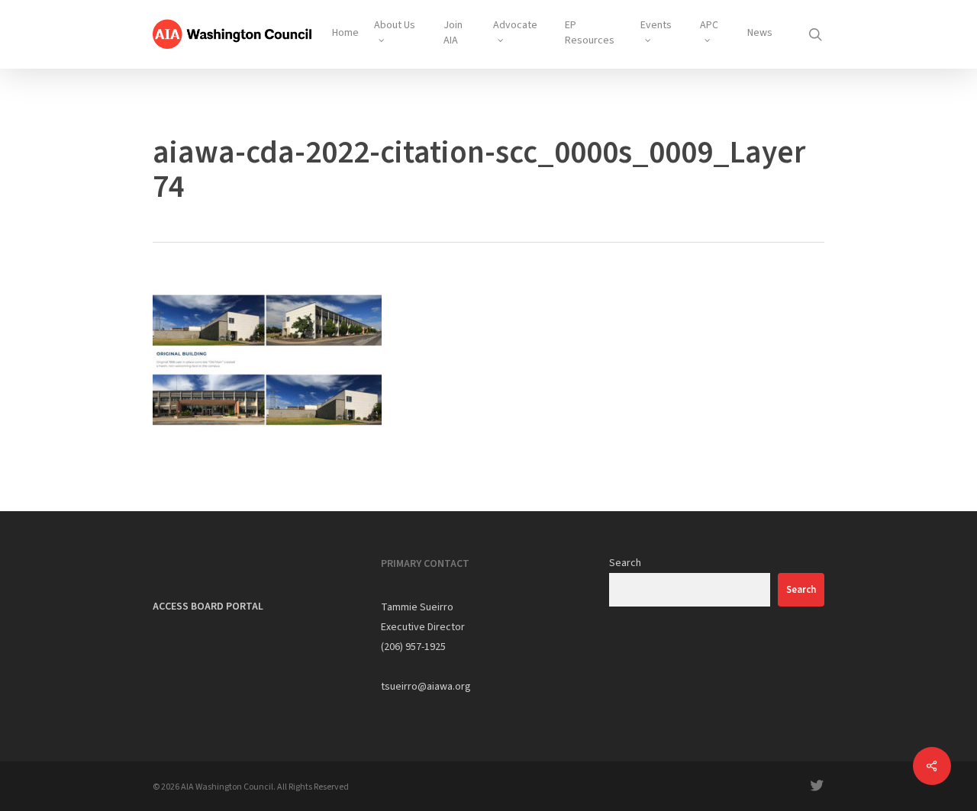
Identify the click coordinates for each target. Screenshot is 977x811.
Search (625, 563)
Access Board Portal (208, 606)
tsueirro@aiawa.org (426, 686)
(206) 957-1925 (413, 647)
